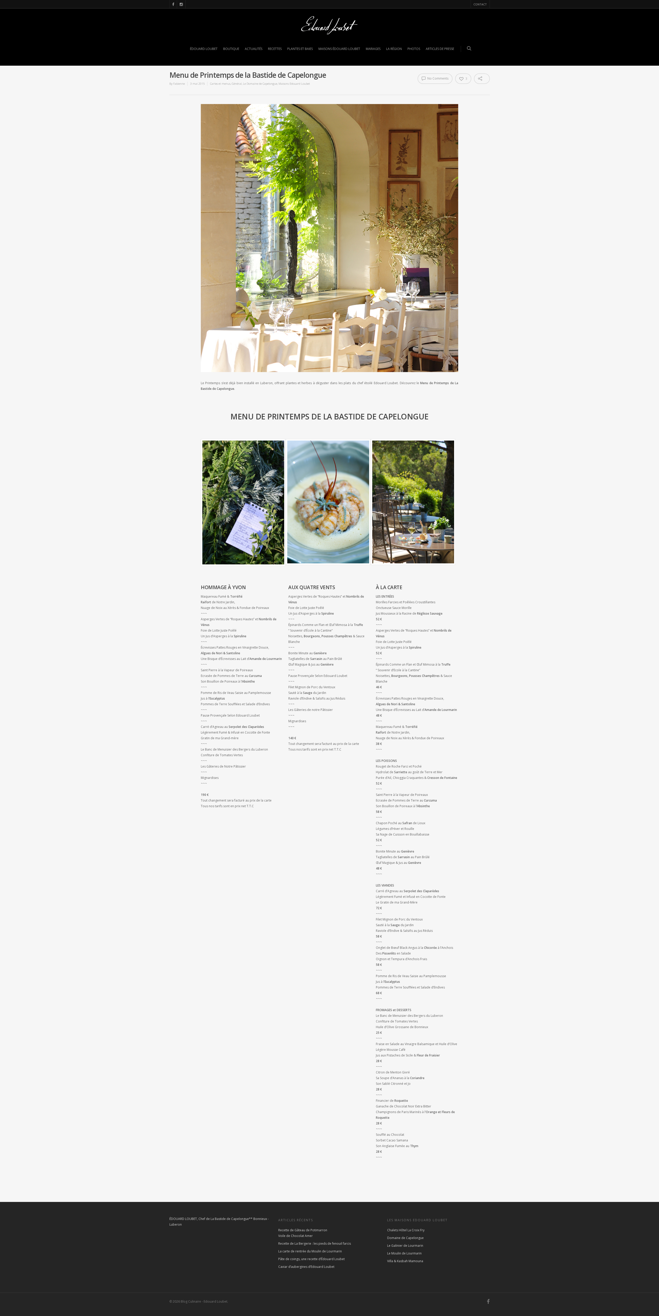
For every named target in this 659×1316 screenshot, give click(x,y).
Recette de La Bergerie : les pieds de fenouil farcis (314, 1243)
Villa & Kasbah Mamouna (405, 1261)
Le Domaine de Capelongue (260, 83)
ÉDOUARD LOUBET (204, 49)
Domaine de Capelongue (405, 1238)
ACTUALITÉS (253, 49)
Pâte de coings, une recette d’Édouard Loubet (311, 1259)
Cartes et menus (220, 83)
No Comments (437, 78)
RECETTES (275, 49)
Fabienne (179, 83)
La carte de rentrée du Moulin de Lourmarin (310, 1251)
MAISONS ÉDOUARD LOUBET (339, 49)
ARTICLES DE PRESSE (440, 49)
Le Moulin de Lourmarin (404, 1253)
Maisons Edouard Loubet (294, 83)
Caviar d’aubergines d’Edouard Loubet (306, 1267)
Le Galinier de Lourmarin (405, 1245)
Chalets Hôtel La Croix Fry (405, 1230)
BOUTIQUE (231, 49)
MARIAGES (373, 49)
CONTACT (480, 4)
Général (237, 83)
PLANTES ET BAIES (300, 49)
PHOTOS (413, 49)
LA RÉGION (394, 49)
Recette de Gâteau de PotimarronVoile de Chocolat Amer (302, 1233)
